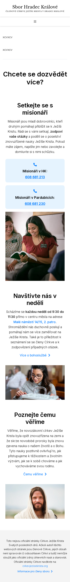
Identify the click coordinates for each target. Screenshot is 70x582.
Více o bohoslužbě (34, 355)
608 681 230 (35, 204)
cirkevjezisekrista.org (35, 565)
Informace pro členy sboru (34, 571)
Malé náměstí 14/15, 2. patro (34, 322)
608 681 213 (35, 177)
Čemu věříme (34, 474)
